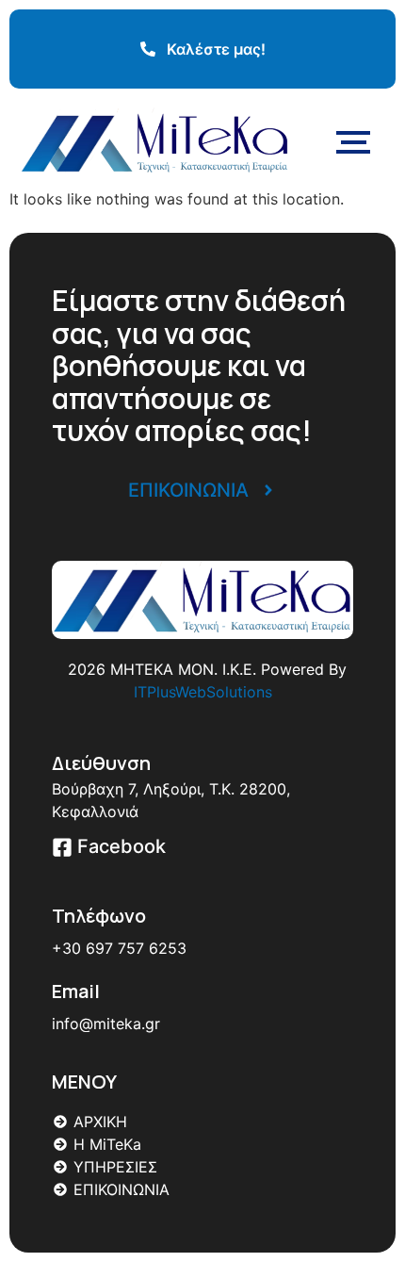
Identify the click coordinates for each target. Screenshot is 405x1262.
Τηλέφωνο (99, 915)
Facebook (121, 846)
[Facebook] (62, 848)
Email (76, 991)
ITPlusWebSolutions (203, 691)
